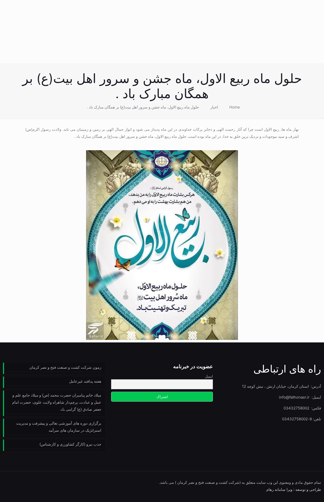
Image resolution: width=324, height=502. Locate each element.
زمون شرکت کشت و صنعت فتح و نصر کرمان (65, 367)
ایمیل (209, 376)
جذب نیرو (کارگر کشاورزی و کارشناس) (70, 444)
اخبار (214, 107)
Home (234, 107)
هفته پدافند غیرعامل (85, 381)
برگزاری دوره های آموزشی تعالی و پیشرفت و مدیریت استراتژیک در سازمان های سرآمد (58, 427)
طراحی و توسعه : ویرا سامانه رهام (293, 489)
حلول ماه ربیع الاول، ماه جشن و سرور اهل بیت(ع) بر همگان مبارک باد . (143, 107)
